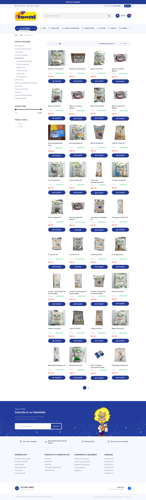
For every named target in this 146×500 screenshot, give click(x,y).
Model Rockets (50, 470)
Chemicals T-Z (109, 473)
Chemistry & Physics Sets (23, 49)
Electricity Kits (20, 67)
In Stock (20, 123)
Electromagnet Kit (54, 217)
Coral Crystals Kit (75, 180)
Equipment (77, 470)
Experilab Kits (19, 58)
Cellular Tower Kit (118, 143)
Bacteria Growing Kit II (77, 69)
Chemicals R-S (109, 470)
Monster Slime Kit (75, 365)
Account (124, 28)
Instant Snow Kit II (54, 328)
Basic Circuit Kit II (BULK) (75, 107)
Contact (113, 28)
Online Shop (55, 28)
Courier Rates (89, 28)
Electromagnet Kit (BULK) (75, 218)
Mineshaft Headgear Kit (56, 365)
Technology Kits (21, 77)
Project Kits (48, 461)
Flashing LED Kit (96, 254)
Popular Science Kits (21, 89)
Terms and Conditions (99, 497)
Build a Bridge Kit (97, 143)
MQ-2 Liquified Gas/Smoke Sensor (98, 366)
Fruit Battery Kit (117, 254)
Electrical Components (81, 459)
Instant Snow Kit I (118, 291)
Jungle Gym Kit (96, 328)
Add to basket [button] (56, 81)
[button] (65, 56)
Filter (40, 113)
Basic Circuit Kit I (97, 69)
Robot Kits (48, 464)
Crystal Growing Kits (22, 64)
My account (120, 497)
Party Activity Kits (21, 70)
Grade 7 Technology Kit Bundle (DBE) (56, 292)
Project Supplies (79, 467)
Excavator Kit (53, 254)
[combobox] (107, 43)
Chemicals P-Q (109, 467)
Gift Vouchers (19, 80)
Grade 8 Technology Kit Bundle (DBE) (78, 292)
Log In (128, 6)
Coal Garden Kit (54, 180)
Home (44, 28)
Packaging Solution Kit (120, 365)
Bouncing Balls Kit (75, 143)
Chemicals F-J (108, 461)
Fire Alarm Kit (74, 254)
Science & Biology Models (23, 95)
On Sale (20, 126)
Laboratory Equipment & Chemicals (26, 83)
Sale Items (18, 92)
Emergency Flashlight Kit (98, 218)
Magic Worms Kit (118, 328)
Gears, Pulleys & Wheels (82, 462)
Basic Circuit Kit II (54, 106)
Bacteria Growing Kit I (56, 69)
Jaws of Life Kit (74, 328)
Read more (78, 230)
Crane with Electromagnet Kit (97, 181)
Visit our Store (21, 6)
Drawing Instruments (21, 55)
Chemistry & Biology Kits (24, 61)
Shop (21, 35)
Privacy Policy (111, 497)
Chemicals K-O (109, 464)
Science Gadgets (20, 98)
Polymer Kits (20, 73)
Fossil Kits (48, 459)
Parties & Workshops (72, 28)
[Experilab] (26, 16)
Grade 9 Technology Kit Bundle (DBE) (98, 292)
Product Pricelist (34, 6)
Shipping (103, 28)
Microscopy (19, 86)
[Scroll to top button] (141, 495)
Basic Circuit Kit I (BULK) (118, 70)
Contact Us (128, 497)
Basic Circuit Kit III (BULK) (118, 107)
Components (19, 52)
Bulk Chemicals (20, 46)
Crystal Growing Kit (119, 180)
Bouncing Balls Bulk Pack (55, 144)
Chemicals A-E (109, 459)
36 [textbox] (125, 43)
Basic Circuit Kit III (97, 106)
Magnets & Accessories (82, 464)
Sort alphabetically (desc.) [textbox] (106, 43)
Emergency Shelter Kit (120, 217)
